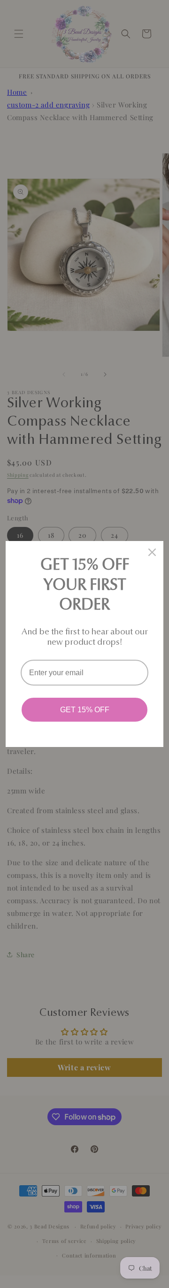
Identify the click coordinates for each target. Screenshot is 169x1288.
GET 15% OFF (84, 710)
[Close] (152, 552)
